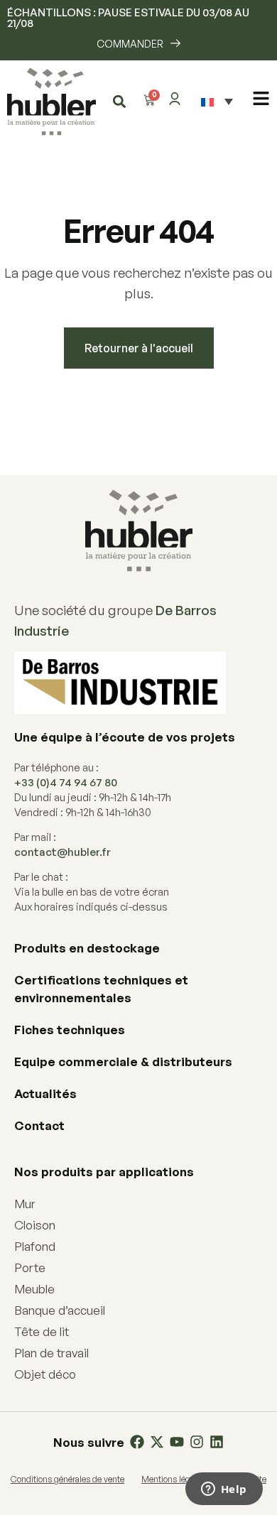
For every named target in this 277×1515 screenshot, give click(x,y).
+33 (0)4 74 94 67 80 (65, 782)
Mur (25, 1203)
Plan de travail (51, 1352)
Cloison (34, 1224)
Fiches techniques (69, 1029)
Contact (39, 1125)
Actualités (45, 1093)
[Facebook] (137, 1442)
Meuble (34, 1288)
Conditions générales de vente (67, 1479)
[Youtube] (177, 1442)
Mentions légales (173, 1479)
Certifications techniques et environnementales (101, 988)
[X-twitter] (157, 1442)
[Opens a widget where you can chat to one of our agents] (224, 1490)
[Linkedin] (217, 1442)
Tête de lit (41, 1331)
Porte (29, 1267)
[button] (119, 101)
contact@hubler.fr (62, 852)
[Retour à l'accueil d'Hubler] (51, 101)
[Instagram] (197, 1442)
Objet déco (45, 1374)
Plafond (34, 1246)
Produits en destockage (87, 947)
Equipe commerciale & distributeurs (123, 1061)
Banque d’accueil (59, 1310)
